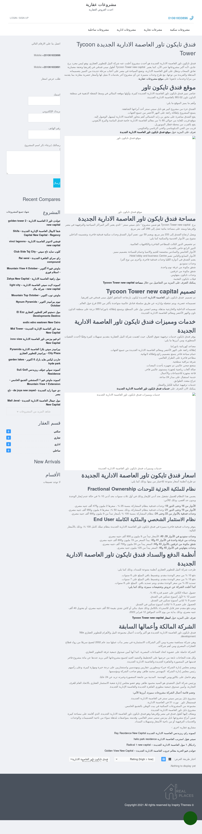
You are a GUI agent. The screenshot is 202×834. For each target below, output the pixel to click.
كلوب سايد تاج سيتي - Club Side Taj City (37, 251)
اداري (34, 444)
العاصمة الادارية (157, 297)
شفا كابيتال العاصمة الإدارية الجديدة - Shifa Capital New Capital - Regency (36, 233)
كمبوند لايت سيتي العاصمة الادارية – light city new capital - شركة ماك (35, 287)
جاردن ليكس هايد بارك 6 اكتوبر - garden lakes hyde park (34, 361)
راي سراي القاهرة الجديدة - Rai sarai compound (39, 260)
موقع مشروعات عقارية (151, 78)
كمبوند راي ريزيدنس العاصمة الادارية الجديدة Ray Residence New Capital (155, 733)
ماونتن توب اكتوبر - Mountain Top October (35, 295)
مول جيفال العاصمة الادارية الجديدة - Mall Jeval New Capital (33, 402)
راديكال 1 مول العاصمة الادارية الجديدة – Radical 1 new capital (161, 744)
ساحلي (34, 450)
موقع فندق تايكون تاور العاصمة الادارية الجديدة (145, 132)
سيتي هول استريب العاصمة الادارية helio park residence (165, 739)
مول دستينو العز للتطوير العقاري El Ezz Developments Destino (38, 314)
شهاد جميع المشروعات (17, 211)
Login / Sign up (19, 17)
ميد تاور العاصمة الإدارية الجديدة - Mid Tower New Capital (35, 330)
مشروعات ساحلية (98, 29)
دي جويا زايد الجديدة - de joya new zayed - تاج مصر (34, 392)
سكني (34, 431)
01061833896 (178, 18)
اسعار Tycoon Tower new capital (151, 617)
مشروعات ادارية (126, 29)
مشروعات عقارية (101, 4)
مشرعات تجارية (153, 29)
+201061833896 (51, 55)
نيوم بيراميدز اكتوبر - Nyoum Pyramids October (38, 303)
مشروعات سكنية (180, 29)
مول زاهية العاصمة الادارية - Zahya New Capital (33, 278)
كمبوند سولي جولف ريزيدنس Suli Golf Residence (38, 371)
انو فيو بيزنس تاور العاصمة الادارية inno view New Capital (35, 341)
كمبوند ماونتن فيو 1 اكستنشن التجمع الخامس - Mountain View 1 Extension (34, 382)
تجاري (34, 437)
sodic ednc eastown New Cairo (41, 322)
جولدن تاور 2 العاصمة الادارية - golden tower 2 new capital (34, 222)
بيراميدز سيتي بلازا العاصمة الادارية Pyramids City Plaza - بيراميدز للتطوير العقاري (35, 351)
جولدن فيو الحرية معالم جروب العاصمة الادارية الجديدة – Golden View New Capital (150, 750)
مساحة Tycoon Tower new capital (123, 282)
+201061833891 (51, 67)
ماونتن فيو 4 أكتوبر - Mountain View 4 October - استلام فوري (33, 270)
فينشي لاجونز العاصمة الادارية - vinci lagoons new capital (34, 243)
